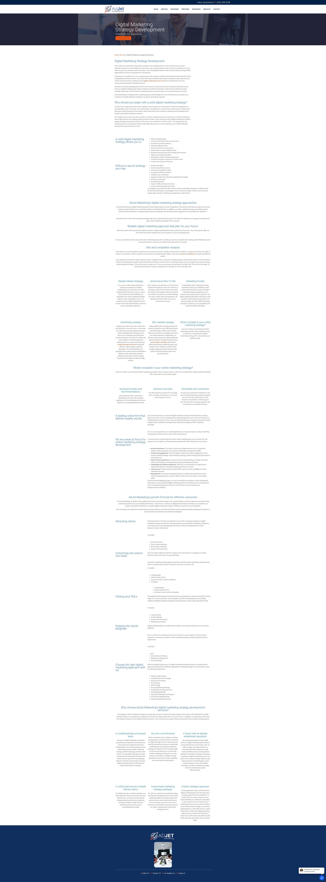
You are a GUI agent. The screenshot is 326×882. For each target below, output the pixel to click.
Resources (196, 9)
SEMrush (192, 254)
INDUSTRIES (174, 9)
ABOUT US (206, 9)
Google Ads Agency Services (127, 344)
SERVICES (164, 9)
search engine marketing (158, 342)
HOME (156, 9)
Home (117, 55)
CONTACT (216, 9)
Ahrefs (183, 254)
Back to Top (207, 877)
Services (122, 55)
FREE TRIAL (185, 9)
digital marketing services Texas (154, 81)
